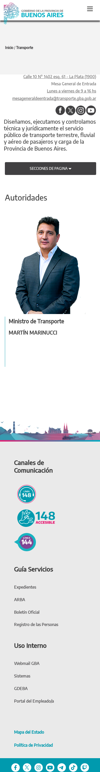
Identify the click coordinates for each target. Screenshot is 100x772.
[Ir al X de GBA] (27, 767)
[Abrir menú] (90, 9)
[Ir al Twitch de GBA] (85, 767)
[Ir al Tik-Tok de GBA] (73, 767)
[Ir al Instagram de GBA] (38, 767)
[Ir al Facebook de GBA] (15, 767)
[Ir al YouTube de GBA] (50, 767)
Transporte (24, 47)
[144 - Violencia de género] (25, 541)
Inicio (9, 47)
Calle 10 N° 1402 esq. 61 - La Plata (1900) (59, 76)
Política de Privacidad (33, 745)
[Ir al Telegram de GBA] (61, 767)
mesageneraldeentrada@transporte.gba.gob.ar (54, 98)
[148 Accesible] (34, 518)
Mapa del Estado (29, 732)
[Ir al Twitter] (70, 110)
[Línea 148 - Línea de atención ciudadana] (25, 493)
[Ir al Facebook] (60, 110)
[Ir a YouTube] (91, 110)
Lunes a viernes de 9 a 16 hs (71, 90)
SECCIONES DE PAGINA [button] (49, 168)
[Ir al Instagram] (81, 110)
